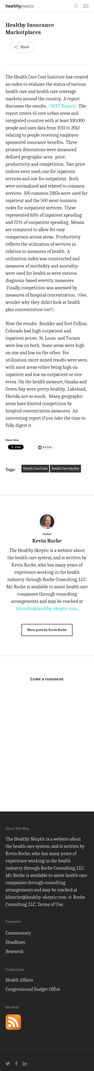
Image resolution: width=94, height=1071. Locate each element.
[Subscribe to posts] (13, 1032)
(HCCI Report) (62, 106)
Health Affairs (19, 980)
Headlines (15, 942)
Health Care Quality (65, 468)
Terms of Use (50, 904)
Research (14, 951)
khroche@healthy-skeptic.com (46, 608)
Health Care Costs (35, 468)
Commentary (18, 933)
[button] (85, 5)
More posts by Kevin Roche (47, 630)
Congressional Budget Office (33, 989)
